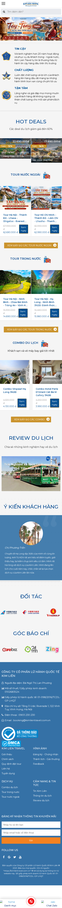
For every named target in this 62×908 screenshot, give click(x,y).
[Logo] (31, 3)
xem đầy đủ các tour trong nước (29, 329)
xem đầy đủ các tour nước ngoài (29, 245)
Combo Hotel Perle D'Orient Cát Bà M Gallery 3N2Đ (47, 392)
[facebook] (4, 857)
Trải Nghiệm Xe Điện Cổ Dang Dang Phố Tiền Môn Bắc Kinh (31, 466)
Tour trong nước (10, 792)
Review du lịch (41, 800)
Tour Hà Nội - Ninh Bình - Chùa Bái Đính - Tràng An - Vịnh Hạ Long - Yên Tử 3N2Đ (15, 302)
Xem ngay (23, 229)
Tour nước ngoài (10, 796)
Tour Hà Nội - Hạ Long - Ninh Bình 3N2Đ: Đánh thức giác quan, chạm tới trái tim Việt (46, 302)
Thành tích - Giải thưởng (46, 759)
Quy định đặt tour (11, 763)
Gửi (31, 840)
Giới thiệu (7, 754)
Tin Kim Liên (40, 791)
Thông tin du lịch (42, 795)
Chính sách (8, 759)
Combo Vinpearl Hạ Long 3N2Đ (14, 390)
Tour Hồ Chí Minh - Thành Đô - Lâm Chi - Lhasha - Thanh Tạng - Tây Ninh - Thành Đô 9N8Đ (46, 218)
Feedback (38, 763)
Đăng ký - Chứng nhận (45, 754)
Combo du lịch (10, 787)
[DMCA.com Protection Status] (11, 743)
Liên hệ (6, 768)
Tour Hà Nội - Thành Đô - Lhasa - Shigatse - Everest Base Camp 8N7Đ (15, 218)
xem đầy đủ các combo (29, 419)
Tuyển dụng (8, 773)
